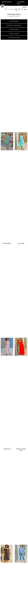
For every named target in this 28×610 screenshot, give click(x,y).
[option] (14, 15)
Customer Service (7, 2)
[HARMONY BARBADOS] (6, 8)
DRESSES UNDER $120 (14, 25)
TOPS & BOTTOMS (14, 37)
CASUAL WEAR (14, 33)
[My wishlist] (19, 9)
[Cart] (22, 10)
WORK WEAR (14, 29)
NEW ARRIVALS (14, 21)
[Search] (16, 9)
